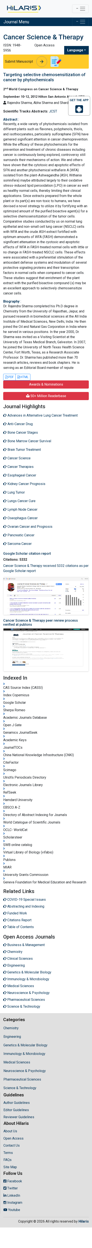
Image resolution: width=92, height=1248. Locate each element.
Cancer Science (19, 458)
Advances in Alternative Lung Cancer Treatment (42, 415)
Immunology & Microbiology (24, 1054)
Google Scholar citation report (27, 554)
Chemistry (11, 1028)
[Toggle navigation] (80, 8)
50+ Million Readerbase (48, 396)
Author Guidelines (16, 1103)
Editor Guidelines (16, 1110)
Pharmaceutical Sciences (22, 1079)
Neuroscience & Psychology (24, 1071)
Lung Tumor (16, 492)
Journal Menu (16, 21)
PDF (11, 377)
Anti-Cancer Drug (20, 424)
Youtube (13, 1210)
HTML (24, 377)
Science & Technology (19, 1088)
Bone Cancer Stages (22, 432)
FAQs (7, 1160)
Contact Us (11, 1145)
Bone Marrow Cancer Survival (29, 441)
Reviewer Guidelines (18, 1117)
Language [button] (75, 50)
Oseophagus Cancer (22, 518)
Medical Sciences (16, 1062)
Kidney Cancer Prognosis (26, 484)
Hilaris (84, 1221)
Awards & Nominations (46, 384)
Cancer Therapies (20, 467)
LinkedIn (13, 1195)
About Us (10, 1131)
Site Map (10, 1167)
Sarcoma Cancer (19, 544)
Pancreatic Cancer (20, 535)
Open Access (13, 1138)
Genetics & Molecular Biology (25, 1045)
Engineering (12, 1037)
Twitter (12, 1188)
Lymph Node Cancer (22, 509)
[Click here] (23, 8)
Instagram (14, 1203)
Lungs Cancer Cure (21, 501)
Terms (8, 1153)
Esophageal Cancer (21, 475)
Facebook (14, 1181)
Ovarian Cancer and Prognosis (29, 527)
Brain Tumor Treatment (24, 450)
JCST (53, 111)
